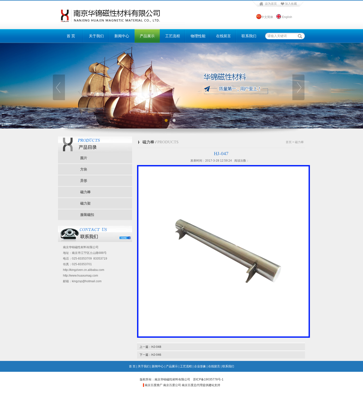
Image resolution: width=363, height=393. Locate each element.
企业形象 (200, 366)
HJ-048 (156, 347)
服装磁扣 (87, 215)
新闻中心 (121, 36)
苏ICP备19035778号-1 (208, 379)
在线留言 (223, 36)
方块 (83, 169)
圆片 (83, 158)
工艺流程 (172, 36)
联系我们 (249, 36)
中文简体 (267, 17)
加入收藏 (291, 3)
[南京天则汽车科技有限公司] (121, 23)
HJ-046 (156, 354)
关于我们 (96, 36)
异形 (83, 181)
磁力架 (85, 203)
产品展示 (147, 36)
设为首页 (271, 3)
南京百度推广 (153, 385)
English (287, 17)
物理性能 (198, 36)
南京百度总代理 (192, 385)
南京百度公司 (172, 385)
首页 (289, 142)
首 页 (71, 36)
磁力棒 (85, 192)
